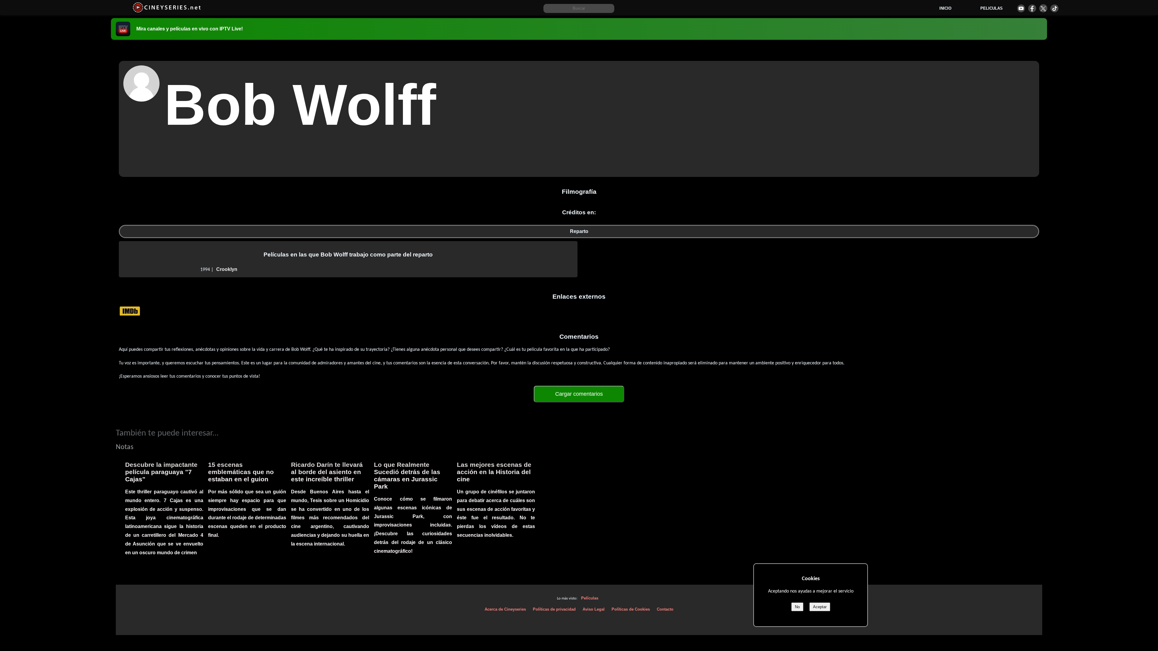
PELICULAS (991, 8)
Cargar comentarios (579, 394)
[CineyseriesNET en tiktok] (1054, 8)
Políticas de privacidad (554, 609)
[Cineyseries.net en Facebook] (1032, 8)
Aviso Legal (594, 609)
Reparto (579, 231)
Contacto (665, 609)
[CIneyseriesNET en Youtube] (1021, 8)
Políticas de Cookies (631, 609)
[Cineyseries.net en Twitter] (1043, 8)
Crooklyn (226, 269)
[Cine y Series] (166, 11)
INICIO (945, 8)
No (797, 607)
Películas (589, 598)
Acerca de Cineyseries (505, 609)
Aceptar (820, 607)
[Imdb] (130, 310)
